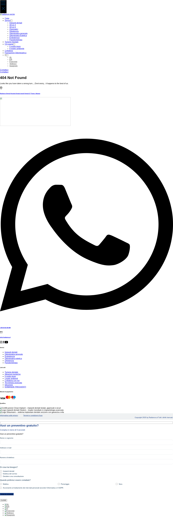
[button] (3, 6)
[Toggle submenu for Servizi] (11, 20)
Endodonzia (14, 38)
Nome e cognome (6, 438)
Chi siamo (9, 44)
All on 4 (12, 25)
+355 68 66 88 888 (5, 327)
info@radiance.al (5, 337)
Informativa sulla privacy (9, 415)
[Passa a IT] (6, 509)
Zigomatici (13, 29)
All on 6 (12, 27)
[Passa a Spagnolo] (10, 515)
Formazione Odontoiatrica (15, 53)
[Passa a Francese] (9, 511)
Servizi (7, 21)
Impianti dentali (15, 23)
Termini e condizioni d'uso (32, 415)
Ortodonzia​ (14, 31)
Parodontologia (15, 40)
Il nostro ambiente (16, 49)
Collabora (9, 51)
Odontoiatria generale (18, 33)
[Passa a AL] (7, 504)
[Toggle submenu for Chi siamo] (14, 44)
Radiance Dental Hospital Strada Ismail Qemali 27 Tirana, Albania (20, 93)
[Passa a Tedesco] (9, 513)
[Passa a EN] (7, 507)
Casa (7, 18)
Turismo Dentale (11, 42)
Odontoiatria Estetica (18, 36)
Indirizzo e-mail (5, 448)
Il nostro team (15, 46)
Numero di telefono (7, 457)
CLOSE (3, 500)
